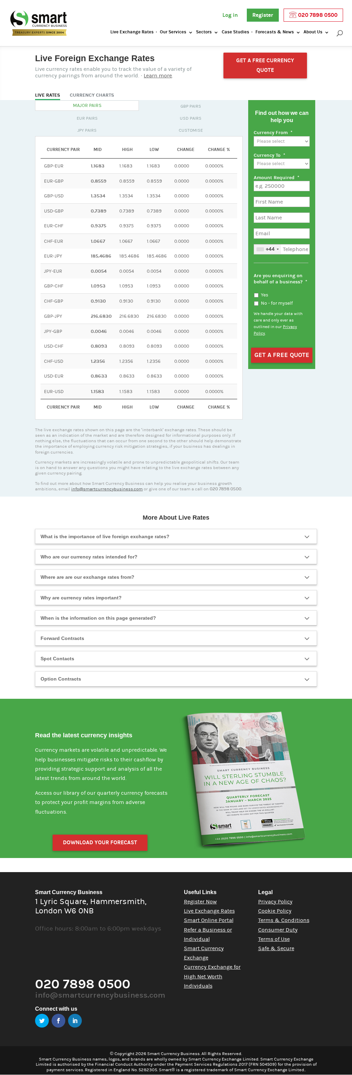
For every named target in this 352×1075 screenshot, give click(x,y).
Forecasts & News (274, 32)
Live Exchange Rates (132, 32)
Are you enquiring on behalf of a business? (280, 278)
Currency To (269, 155)
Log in (230, 15)
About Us (313, 32)
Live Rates (47, 95)
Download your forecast (100, 842)
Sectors (204, 32)
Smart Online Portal (208, 920)
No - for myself (277, 303)
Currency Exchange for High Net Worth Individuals (212, 976)
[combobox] (267, 249)
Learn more (158, 75)
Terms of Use (274, 939)
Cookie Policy (275, 911)
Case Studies (235, 32)
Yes (264, 295)
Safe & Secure (276, 948)
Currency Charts (92, 95)
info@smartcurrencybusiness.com (107, 489)
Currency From (273, 132)
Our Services (173, 32)
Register (262, 15)
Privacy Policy (275, 901)
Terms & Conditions (283, 920)
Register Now (200, 901)
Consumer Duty (278, 930)
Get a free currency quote (265, 65)
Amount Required (276, 177)
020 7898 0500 (317, 15)
